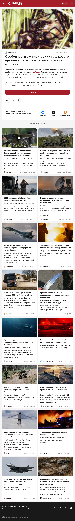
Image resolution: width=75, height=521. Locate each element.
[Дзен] (71, 508)
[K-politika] (4, 314)
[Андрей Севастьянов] (41, 172)
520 (70, 406)
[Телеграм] (55, 508)
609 (70, 361)
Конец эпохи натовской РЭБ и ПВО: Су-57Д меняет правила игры (18, 481)
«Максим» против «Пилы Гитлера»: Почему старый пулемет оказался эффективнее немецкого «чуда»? (18, 153)
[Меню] (3, 3)
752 (70, 314)
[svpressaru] (41, 266)
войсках (36, 72)
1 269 (69, 219)
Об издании (22, 509)
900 (33, 266)
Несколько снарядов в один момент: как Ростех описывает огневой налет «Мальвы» (55, 153)
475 (70, 498)
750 (33, 361)
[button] (7, 100)
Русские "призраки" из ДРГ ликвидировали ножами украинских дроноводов (54, 295)
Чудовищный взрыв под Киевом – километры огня (54, 433)
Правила (31, 509)
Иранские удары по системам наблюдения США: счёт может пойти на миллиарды (55, 200)
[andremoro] (6, 52)
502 (70, 453)
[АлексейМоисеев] (4, 453)
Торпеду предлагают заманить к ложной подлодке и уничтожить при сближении (18, 342)
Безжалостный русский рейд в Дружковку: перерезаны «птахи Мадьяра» (16, 389)
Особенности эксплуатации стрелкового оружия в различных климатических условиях (37, 60)
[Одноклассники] (60, 508)
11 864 (33, 172)
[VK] (66, 508)
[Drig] (41, 314)
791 (33, 314)
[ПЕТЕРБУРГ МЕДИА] (41, 406)
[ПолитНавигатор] (41, 361)
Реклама (5, 509)
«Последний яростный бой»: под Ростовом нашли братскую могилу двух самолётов (54, 482)
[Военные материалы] (15, 3)
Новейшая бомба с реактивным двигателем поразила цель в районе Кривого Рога (18, 434)
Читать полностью (37, 92)
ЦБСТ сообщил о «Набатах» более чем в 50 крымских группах (17, 199)
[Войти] (71, 3)
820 (70, 266)
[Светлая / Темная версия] (64, 3)
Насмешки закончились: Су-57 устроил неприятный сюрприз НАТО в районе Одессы (19, 247)
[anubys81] (4, 172)
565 (33, 406)
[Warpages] (41, 498)
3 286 (69, 172)
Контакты (13, 509)
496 (33, 498)
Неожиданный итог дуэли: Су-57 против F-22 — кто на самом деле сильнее (53, 389)
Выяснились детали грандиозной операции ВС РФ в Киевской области (18, 294)
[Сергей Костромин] (41, 219)
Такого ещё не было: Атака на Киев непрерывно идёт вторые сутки (54, 341)
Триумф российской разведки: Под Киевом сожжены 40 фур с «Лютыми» (55, 246)
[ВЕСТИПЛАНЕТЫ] (4, 266)
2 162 (33, 219)
